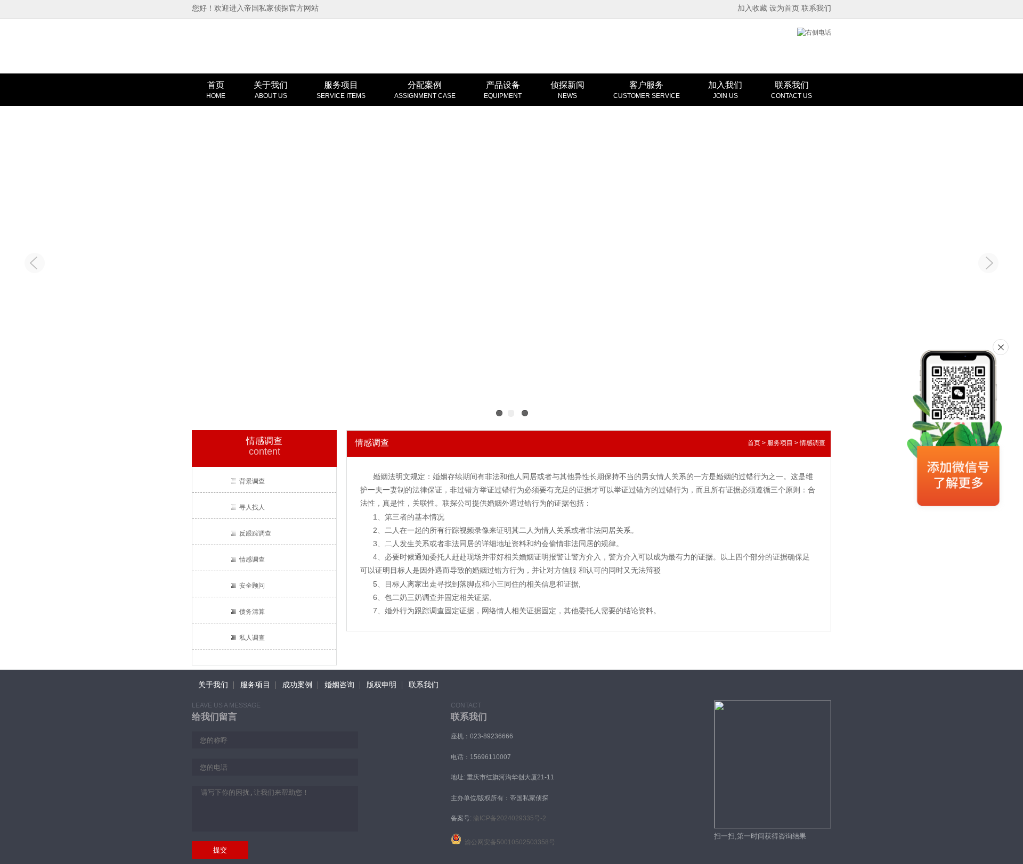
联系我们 (816, 8)
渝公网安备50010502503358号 (508, 842)
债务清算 (252, 611)
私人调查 (252, 637)
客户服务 (646, 90)
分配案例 (425, 90)
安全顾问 (252, 585)
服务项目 (341, 90)
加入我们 (725, 90)
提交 (220, 850)
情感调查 (252, 559)
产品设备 (503, 90)
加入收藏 (752, 8)
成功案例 (297, 684)
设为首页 (784, 8)
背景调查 (252, 481)
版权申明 (381, 684)
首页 (215, 90)
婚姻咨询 (339, 684)
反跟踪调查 (255, 533)
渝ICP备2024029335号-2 (509, 818)
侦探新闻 (567, 90)
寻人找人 (252, 507)
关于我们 (271, 90)
